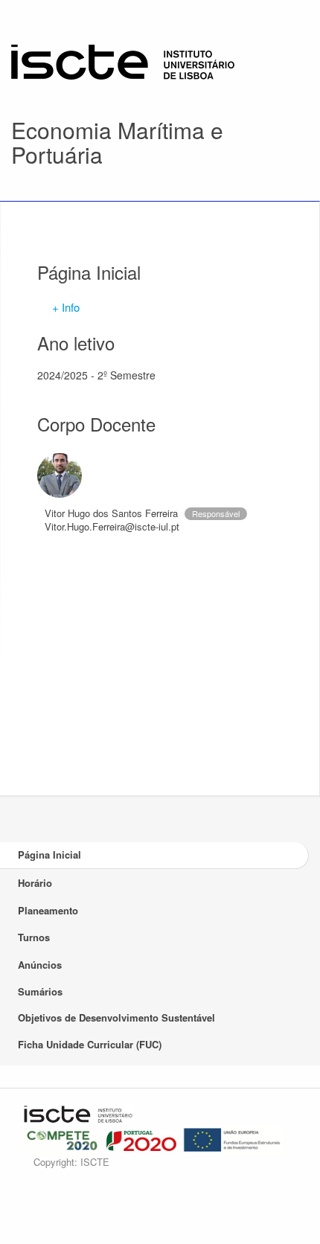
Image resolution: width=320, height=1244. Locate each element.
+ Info (66, 307)
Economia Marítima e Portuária (117, 142)
